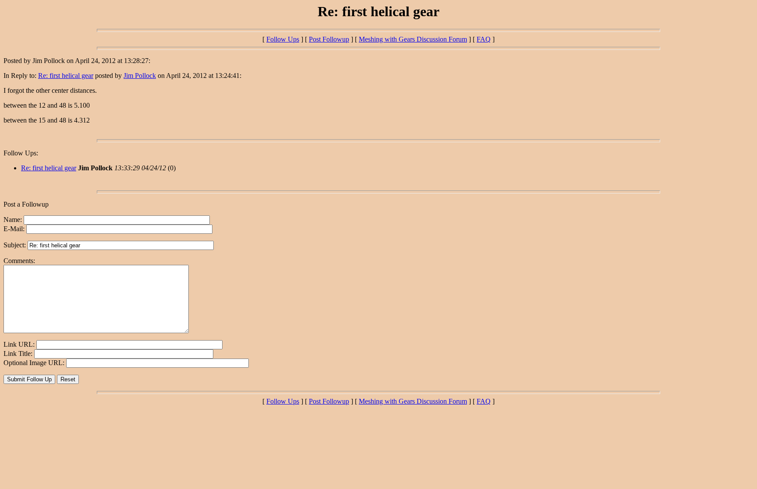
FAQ (484, 39)
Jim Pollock (140, 75)
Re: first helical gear (65, 75)
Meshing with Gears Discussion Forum (413, 39)
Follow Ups (282, 39)
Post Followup (329, 39)
